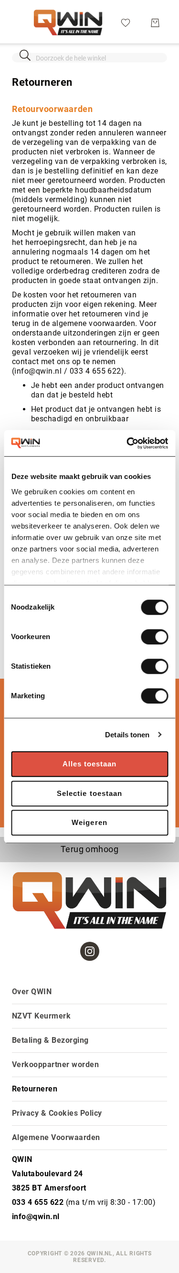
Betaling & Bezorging (50, 1040)
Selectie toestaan (89, 793)
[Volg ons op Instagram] (89, 951)
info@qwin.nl (36, 1216)
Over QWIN (32, 991)
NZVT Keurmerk (41, 1015)
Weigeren (89, 822)
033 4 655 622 (37, 1202)
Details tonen (127, 735)
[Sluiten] (25, 55)
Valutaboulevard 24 (47, 1173)
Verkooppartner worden (55, 1064)
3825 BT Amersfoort (49, 1187)
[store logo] (68, 22)
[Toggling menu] (18, 23)
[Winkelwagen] (155, 23)
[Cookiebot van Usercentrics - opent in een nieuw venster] (127, 443)
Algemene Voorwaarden (56, 1137)
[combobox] (89, 57)
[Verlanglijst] (125, 22)
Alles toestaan (90, 764)
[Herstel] (154, 55)
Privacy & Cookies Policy (57, 1113)
